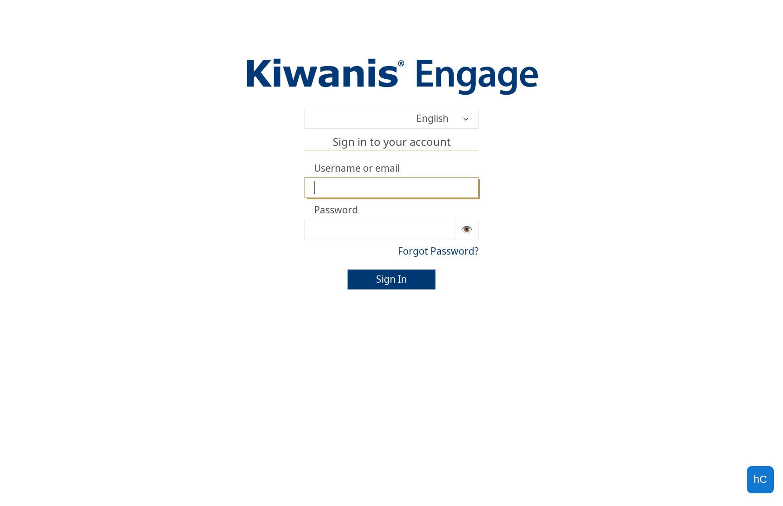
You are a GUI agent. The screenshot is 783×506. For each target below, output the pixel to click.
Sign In (391, 279)
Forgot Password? (438, 251)
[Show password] (466, 229)
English (432, 118)
